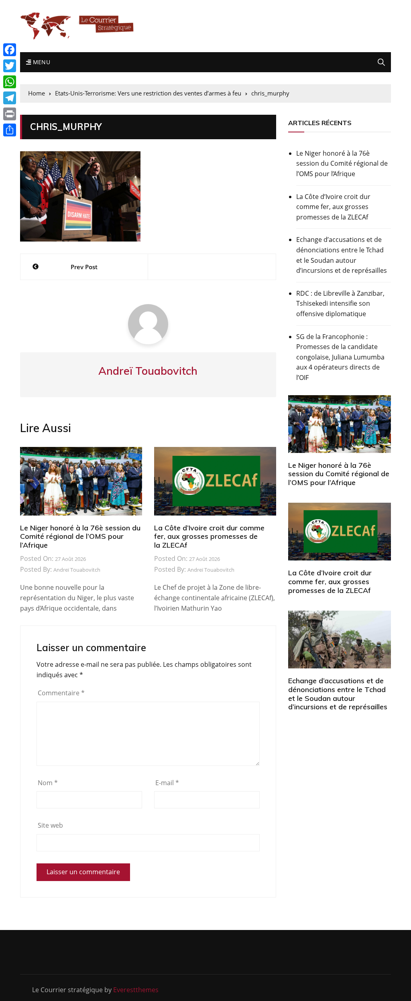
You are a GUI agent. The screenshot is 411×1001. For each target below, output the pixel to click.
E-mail (167, 782)
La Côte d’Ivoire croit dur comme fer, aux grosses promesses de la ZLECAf (209, 536)
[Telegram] (10, 98)
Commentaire (61, 692)
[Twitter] (10, 66)
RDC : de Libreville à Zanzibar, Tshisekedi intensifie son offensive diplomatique (340, 303)
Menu (40, 62)
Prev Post (84, 267)
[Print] (10, 114)
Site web (50, 825)
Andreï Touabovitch (76, 569)
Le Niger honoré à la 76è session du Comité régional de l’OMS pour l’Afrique (80, 536)
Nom (48, 782)
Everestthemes (136, 989)
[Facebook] (10, 50)
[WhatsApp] (10, 82)
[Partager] (10, 130)
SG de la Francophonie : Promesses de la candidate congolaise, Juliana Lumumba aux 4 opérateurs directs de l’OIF (340, 357)
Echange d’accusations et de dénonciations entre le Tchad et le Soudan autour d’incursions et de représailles (341, 255)
